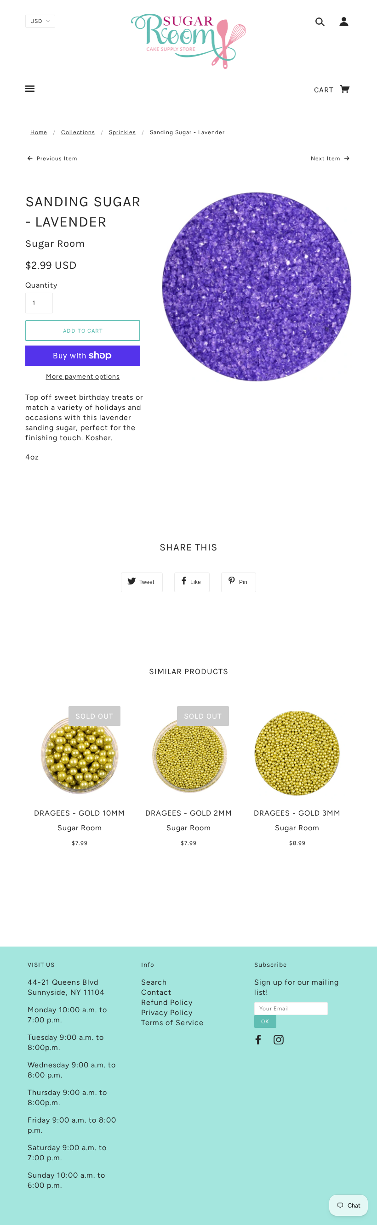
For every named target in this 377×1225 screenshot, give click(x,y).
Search (154, 982)
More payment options (83, 376)
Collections (78, 132)
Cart (325, 89)
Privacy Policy (167, 1012)
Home (38, 132)
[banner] (188, 41)
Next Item (326, 158)
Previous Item (56, 158)
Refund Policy (167, 1002)
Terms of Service (172, 1022)
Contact (156, 992)
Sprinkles (122, 132)
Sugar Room (55, 244)
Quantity (39, 285)
